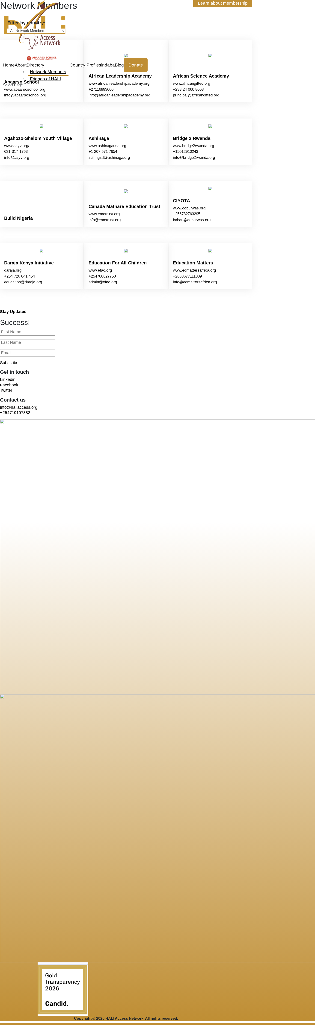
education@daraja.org (26, 282)
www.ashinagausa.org (110, 146)
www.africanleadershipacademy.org (121, 83)
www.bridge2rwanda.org (196, 146)
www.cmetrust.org (107, 214)
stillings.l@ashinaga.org (112, 157)
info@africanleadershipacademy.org (122, 95)
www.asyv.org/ (19, 146)
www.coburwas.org (192, 208)
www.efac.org (103, 270)
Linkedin (7, 379)
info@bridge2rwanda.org (197, 157)
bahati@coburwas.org (195, 220)
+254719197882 (15, 412)
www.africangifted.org (194, 83)
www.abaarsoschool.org (27, 89)
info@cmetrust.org (107, 220)
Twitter (6, 390)
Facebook (9, 385)
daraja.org (15, 270)
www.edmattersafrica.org (197, 270)
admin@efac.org (105, 282)
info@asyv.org (19, 157)
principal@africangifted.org (199, 95)
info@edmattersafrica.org (198, 282)
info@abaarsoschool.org (28, 95)
